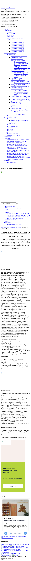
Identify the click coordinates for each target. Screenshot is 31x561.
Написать (13, 486)
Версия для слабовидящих (8, 8)
